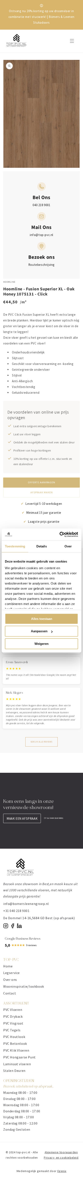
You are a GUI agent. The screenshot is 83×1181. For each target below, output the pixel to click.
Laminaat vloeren (17, 1064)
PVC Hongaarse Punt (19, 1057)
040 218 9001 (41, 205)
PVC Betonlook (15, 1043)
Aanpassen (39, 631)
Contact (9, 993)
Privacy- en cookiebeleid (61, 1157)
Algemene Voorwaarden (61, 1152)
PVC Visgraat (13, 1023)
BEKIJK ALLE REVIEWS (41, 741)
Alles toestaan (41, 619)
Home (8, 966)
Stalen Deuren (14, 1070)
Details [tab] (41, 546)
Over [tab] (68, 546)
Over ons (10, 979)
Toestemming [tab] (15, 546)
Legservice (11, 973)
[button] (72, 41)
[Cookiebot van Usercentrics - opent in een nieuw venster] (59, 534)
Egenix (62, 1171)
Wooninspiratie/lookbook (23, 986)
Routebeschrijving (41, 265)
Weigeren (41, 643)
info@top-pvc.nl (41, 235)
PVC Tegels (12, 1030)
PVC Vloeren (12, 1009)
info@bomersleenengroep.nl (26, 904)
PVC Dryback (13, 1016)
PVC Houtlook (14, 1037)
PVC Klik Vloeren (16, 1050)
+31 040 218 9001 (16, 911)
